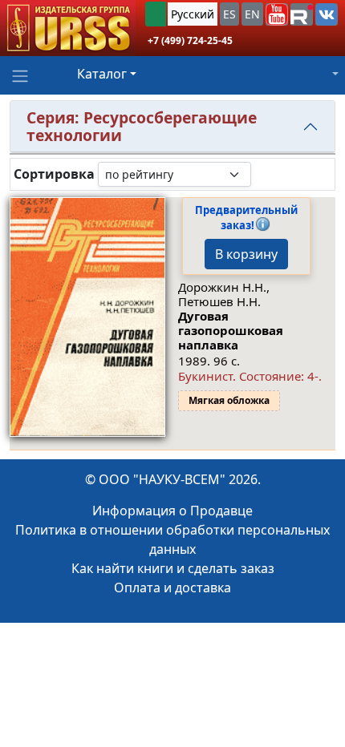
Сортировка (54, 174)
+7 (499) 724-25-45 (190, 40)
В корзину (246, 254)
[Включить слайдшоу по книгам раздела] (264, 174)
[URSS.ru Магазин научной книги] (68, 28)
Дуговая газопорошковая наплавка (230, 330)
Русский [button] (192, 14)
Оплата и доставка (172, 587)
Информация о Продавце (172, 510)
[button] (277, 14)
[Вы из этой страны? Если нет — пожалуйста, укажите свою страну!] (155, 14)
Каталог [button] (102, 74)
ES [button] (229, 14)
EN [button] (252, 14)
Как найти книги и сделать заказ (172, 568)
